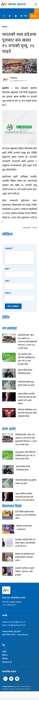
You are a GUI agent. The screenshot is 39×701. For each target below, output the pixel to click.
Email (7, 281)
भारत (35, 228)
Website (8, 293)
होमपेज (5, 27)
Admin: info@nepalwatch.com (14, 625)
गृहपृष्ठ (4, 651)
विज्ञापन (5, 655)
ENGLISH (34, 16)
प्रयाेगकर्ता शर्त (7, 662)
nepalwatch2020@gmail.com (13, 621)
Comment (9, 248)
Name (7, 268)
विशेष (25, 16)
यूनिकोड (5, 658)
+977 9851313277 (9, 604)
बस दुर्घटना (27, 228)
